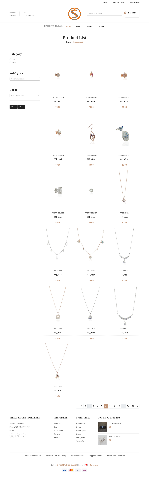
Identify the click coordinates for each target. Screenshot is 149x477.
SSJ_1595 (57, 332)
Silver (14, 62)
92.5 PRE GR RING (115, 436)
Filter (13, 107)
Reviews (57, 434)
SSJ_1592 (58, 390)
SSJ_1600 (91, 217)
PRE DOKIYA (124, 213)
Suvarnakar (94, 465)
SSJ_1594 (91, 332)
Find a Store (58, 431)
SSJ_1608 (58, 159)
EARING (90, 26)
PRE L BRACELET (115, 423)
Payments (80, 441)
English (105, 2)
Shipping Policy (95, 456)
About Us (57, 424)
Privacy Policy (77, 456)
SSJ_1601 (58, 217)
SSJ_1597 (91, 275)
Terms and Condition (116, 456)
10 (114, 406)
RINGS (78, 26)
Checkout (79, 434)
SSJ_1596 (124, 275)
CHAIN (101, 26)
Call (24, 13)
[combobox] (104, 13)
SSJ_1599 (124, 217)
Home (68, 26)
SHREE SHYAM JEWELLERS (67, 465)
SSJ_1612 (57, 101)
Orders (78, 427)
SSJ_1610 (91, 101)
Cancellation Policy (32, 456)
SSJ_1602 (124, 159)
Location (13, 13)
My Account (134, 2)
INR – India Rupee (119, 2)
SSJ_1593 (124, 332)
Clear (21, 107)
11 (119, 406)
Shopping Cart (81, 431)
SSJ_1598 (58, 275)
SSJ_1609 (124, 101)
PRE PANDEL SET (58, 97)
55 (133, 406)
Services (57, 437)
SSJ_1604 (91, 159)
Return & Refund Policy (56, 456)
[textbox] (104, 14)
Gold (13, 59)
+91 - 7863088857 (29, 15)
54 (128, 406)
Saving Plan (80, 437)
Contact (57, 427)
